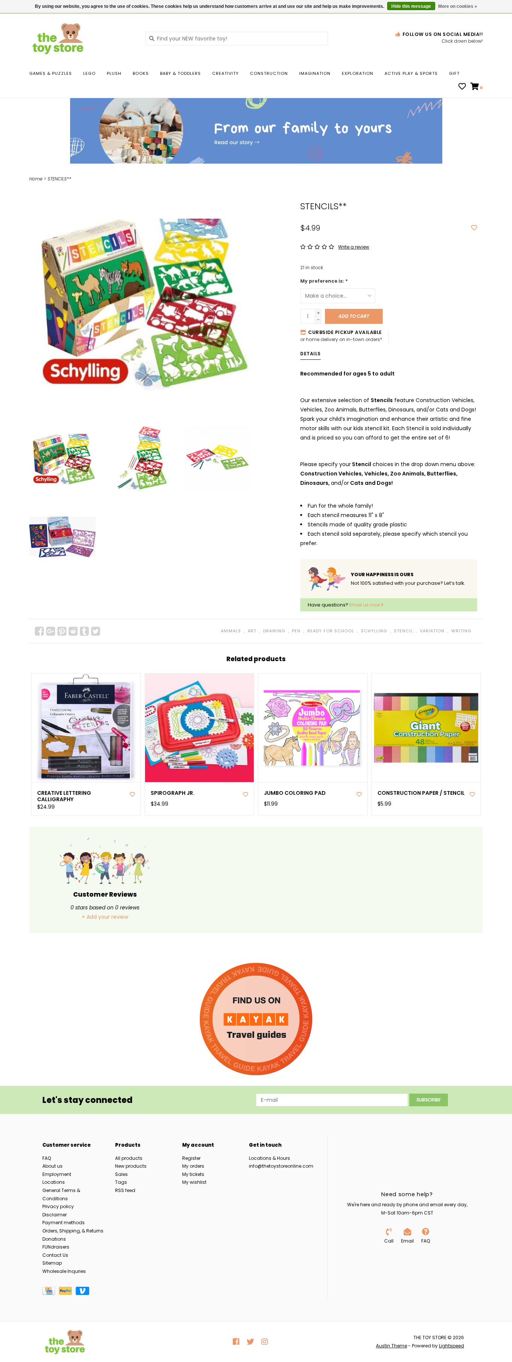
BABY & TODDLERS (180, 73)
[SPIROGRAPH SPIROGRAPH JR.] (199, 728)
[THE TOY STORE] (81, 38)
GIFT (454, 73)
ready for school (330, 631)
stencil (403, 631)
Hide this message (411, 6)
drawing (274, 631)
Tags (121, 1182)
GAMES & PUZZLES (50, 73)
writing (461, 631)
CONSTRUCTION (269, 73)
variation (432, 631)
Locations (53, 1182)
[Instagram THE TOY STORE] (264, 1342)
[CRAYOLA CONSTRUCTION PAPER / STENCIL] (426, 728)
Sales (121, 1174)
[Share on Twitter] (95, 631)
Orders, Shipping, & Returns (72, 1231)
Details (310, 353)
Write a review (353, 247)
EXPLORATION (357, 73)
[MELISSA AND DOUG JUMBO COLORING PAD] (312, 728)
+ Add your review (105, 917)
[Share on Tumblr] (84, 631)
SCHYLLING (374, 631)
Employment (56, 1174)
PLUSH (114, 73)
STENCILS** (59, 179)
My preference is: (323, 281)
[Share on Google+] (50, 631)
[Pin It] (61, 631)
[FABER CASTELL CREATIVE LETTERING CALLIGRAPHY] (86, 728)
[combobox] (236, 38)
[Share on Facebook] (39, 631)
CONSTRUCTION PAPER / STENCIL (421, 793)
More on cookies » (457, 6)
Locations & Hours (269, 1158)
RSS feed (125, 1190)
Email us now (365, 605)
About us (52, 1166)
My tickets (193, 1174)
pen (296, 631)
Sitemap (52, 1263)
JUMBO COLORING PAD (295, 793)
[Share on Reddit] (73, 631)
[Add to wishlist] (474, 228)
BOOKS (141, 73)
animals (231, 631)
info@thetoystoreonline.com (281, 1166)
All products (128, 1158)
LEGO (89, 73)
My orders (193, 1166)
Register (191, 1158)
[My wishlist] (462, 87)
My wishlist (194, 1182)
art (252, 631)
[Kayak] (256, 1019)
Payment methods (63, 1222)
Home (35, 179)
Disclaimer (54, 1214)
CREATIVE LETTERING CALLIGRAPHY (64, 796)
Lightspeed (451, 1346)
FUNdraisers (55, 1247)
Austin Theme (391, 1346)
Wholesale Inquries (64, 1271)
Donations (54, 1239)
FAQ (46, 1158)
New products (131, 1166)
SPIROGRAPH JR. (173, 793)
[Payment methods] (50, 1292)
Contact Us (55, 1255)
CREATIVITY (225, 73)
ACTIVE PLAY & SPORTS (411, 73)
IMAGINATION (315, 73)
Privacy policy (58, 1206)
